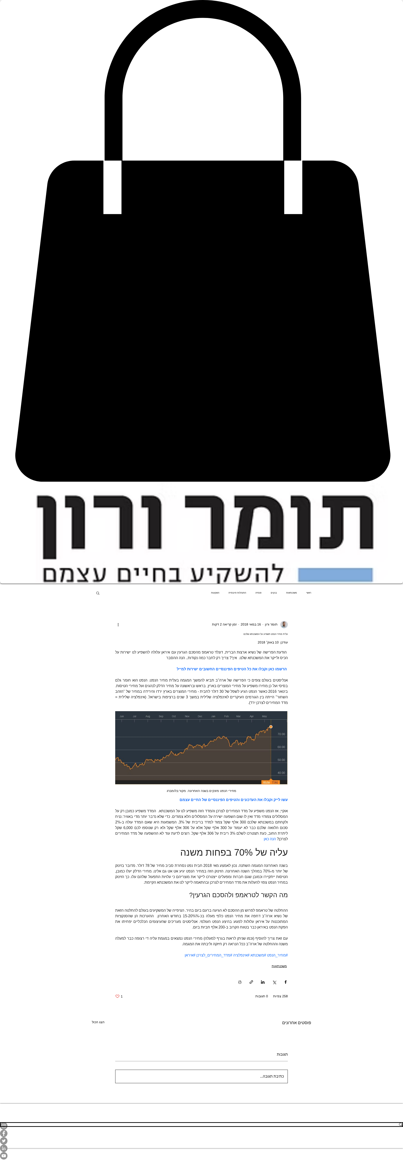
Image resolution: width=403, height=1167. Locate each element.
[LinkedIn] (201, 1148)
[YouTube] (201, 1156)
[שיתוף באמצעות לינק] (251, 982)
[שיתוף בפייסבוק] (285, 982)
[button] (98, 593)
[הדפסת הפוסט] (240, 982)
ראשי (308, 592)
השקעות (215, 592)
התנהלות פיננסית (237, 592)
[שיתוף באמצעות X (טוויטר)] (274, 982)
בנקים (274, 592)
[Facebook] (201, 1133)
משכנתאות (291, 592)
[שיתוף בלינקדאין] (263, 982)
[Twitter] (201, 1141)
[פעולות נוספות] (118, 624)
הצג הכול (98, 1022)
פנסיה (258, 592)
